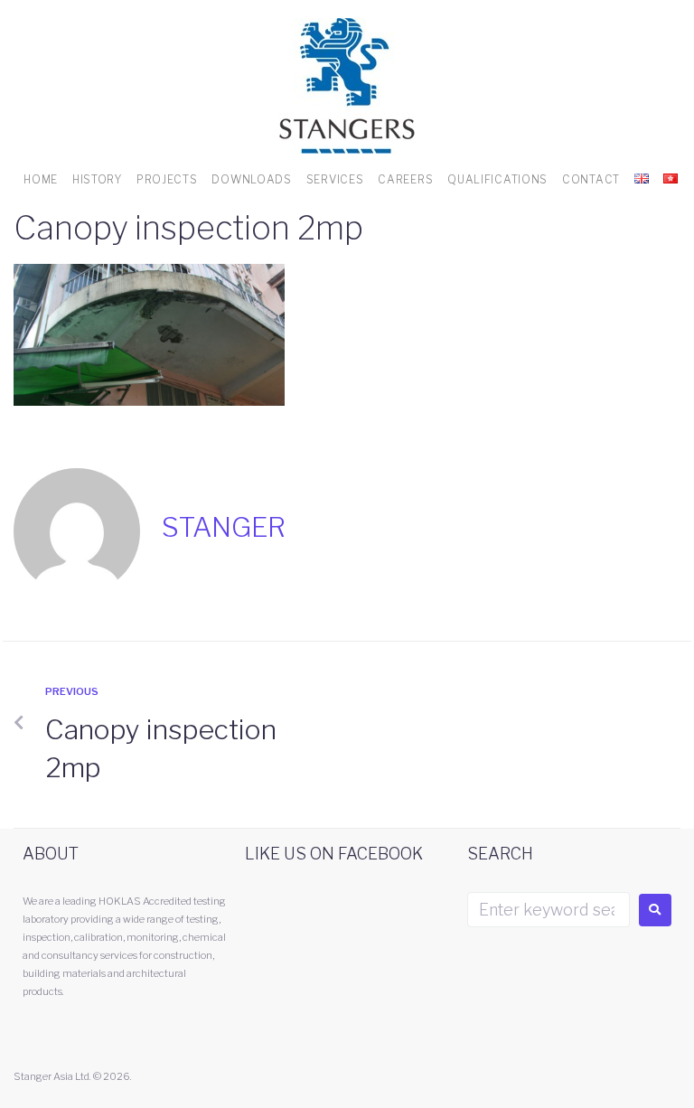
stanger (224, 527)
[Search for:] (548, 909)
